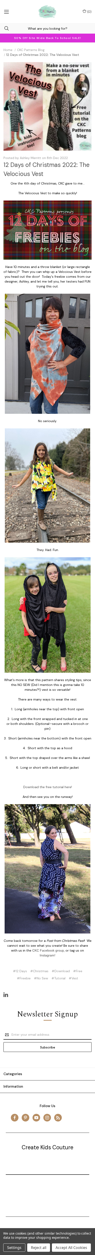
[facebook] (15, 1118)
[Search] (4, 28)
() (89, 12)
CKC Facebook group (48, 950)
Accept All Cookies (71, 1247)
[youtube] (36, 1118)
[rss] (58, 1118)
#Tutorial (58, 978)
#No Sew (41, 978)
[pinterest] (25, 1118)
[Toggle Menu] (6, 11)
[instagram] (47, 1118)
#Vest (73, 978)
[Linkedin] (5, 994)
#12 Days (20, 971)
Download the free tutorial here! (47, 787)
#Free (77, 971)
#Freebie (24, 978)
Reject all (38, 1247)
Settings (14, 1247)
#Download (61, 971)
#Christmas (39, 971)
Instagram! (47, 955)
